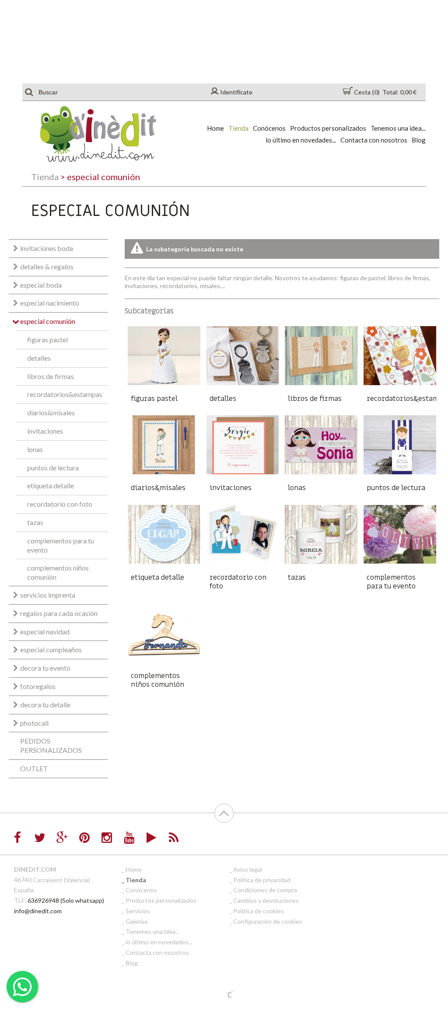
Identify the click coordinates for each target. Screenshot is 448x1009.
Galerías (137, 921)
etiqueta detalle (50, 485)
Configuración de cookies (267, 921)
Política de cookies (258, 911)
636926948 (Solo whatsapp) (66, 900)
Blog (419, 140)
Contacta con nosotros (373, 140)
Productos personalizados (328, 128)
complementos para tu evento (60, 545)
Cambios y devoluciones (266, 900)
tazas (35, 522)
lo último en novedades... (301, 140)
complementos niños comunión (58, 572)
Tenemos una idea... (398, 128)
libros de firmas (50, 376)
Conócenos (269, 128)
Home (215, 128)
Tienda (238, 128)
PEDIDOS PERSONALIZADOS (51, 745)
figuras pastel (47, 339)
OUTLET (34, 768)
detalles (39, 358)
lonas (35, 449)
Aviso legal (247, 869)
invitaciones (45, 431)
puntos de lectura (53, 467)
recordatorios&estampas (64, 394)
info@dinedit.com (38, 911)
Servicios (138, 911)
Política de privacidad (261, 880)
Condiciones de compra (265, 890)
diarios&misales (51, 412)
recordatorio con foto (59, 504)
